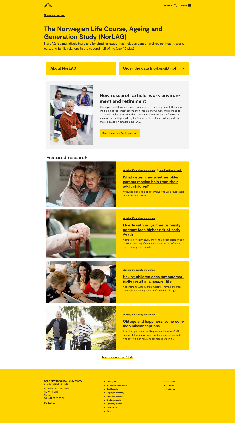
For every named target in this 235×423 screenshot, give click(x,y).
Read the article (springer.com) (119, 133)
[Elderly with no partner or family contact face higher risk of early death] (81, 233)
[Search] (175, 5)
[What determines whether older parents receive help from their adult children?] (81, 184)
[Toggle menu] (189, 5)
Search (168, 5)
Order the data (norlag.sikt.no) (149, 68)
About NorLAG (63, 68)
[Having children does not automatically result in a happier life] (81, 282)
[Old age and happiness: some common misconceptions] (81, 328)
